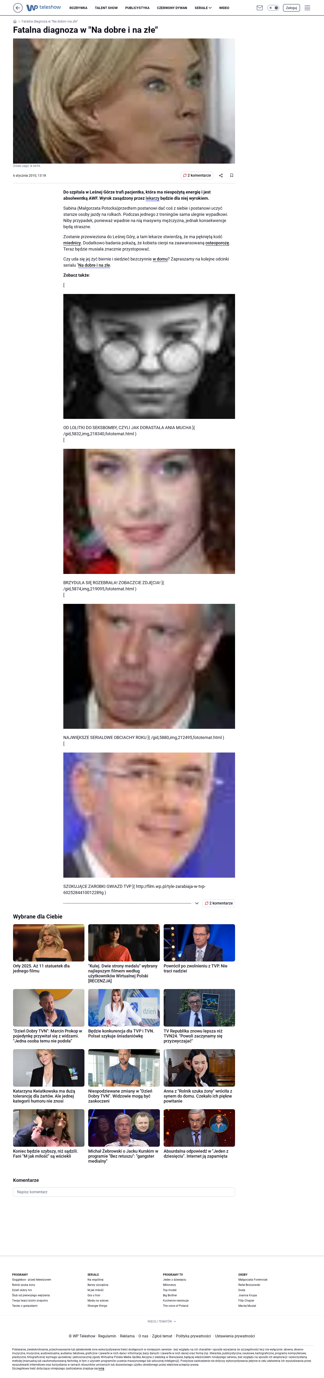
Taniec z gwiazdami (24, 1305)
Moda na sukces (98, 1300)
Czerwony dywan (172, 8)
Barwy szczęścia (98, 1285)
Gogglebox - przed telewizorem (31, 1279)
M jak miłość (96, 1290)
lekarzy (152, 198)
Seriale (201, 8)
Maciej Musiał (247, 1305)
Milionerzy (169, 1285)
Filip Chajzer (246, 1300)
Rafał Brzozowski (249, 1285)
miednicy (72, 242)
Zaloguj (291, 8)
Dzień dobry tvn (22, 1290)
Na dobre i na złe (94, 265)
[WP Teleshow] (47, 8)
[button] (273, 8)
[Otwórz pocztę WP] (260, 8)
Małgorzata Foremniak (253, 1279)
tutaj (101, 1368)
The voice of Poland (175, 1305)
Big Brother (170, 1295)
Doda (241, 1290)
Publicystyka (137, 8)
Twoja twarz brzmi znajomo (30, 1300)
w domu (160, 258)
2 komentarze (199, 175)
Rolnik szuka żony (23, 1285)
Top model (169, 1290)
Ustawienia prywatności (234, 1336)
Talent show (106, 8)
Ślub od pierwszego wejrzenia (31, 1295)
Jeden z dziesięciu (174, 1279)
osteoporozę (217, 242)
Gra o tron (94, 1295)
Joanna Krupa (247, 1295)
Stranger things (97, 1305)
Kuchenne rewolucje (176, 1300)
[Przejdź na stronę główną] (18, 11)
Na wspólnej (95, 1279)
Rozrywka (78, 8)
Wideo (224, 8)
